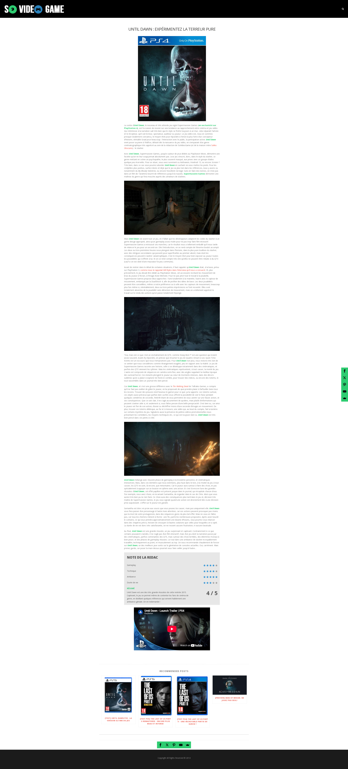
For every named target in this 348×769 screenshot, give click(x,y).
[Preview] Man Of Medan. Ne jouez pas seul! (229, 699)
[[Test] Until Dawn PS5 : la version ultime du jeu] (118, 695)
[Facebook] (160, 745)
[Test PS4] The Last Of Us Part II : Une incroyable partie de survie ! (192, 721)
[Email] (180, 745)
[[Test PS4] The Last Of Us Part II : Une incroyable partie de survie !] (192, 696)
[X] (167, 745)
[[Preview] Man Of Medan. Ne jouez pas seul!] (230, 685)
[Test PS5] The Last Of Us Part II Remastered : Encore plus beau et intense (155, 721)
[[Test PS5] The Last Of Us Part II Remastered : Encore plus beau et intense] (156, 696)
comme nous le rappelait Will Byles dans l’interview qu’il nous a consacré (172, 270)
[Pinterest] (174, 745)
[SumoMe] (187, 745)
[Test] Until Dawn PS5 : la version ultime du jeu (118, 719)
